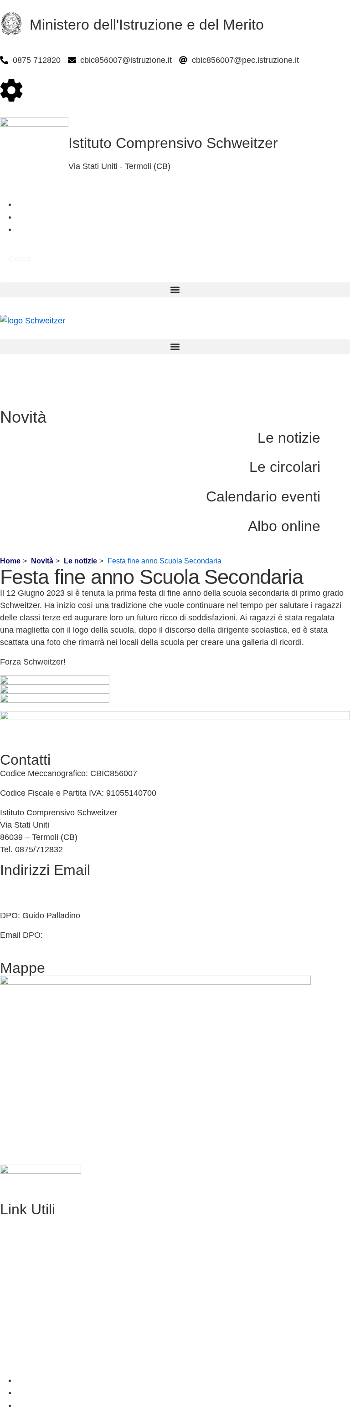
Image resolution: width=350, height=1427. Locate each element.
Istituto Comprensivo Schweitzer (173, 143)
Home (10, 561)
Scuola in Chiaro (30, 1281)
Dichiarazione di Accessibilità (52, 1340)
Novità (42, 561)
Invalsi (11, 1301)
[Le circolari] (338, 469)
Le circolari (284, 467)
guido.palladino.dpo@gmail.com (103, 935)
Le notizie (288, 438)
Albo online (284, 526)
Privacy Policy (25, 1320)
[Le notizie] (338, 440)
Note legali (19, 1360)
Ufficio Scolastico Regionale (51, 1262)
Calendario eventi (263, 496)
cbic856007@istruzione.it (46, 883)
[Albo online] (338, 528)
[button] (175, 289)
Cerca (20, 258)
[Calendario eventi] (338, 499)
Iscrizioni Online (29, 1242)
